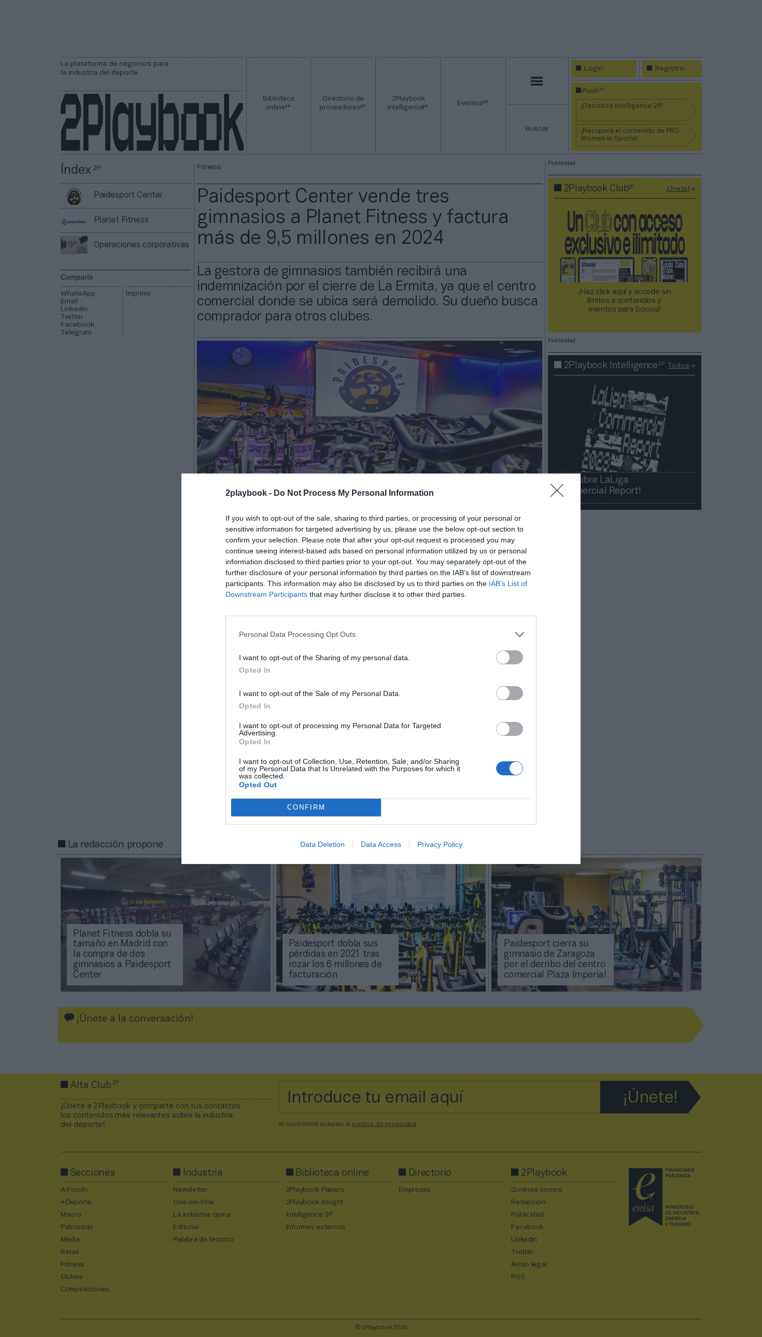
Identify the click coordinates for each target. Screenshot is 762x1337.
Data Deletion (322, 844)
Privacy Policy (439, 844)
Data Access (381, 844)
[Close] (560, 494)
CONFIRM (306, 807)
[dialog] (381, 668)
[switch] (509, 657)
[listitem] (381, 634)
